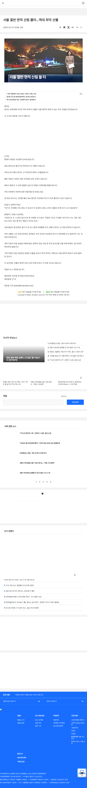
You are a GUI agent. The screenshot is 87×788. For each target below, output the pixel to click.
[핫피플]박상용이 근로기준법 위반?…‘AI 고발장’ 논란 (23, 597)
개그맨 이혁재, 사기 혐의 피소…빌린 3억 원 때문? (22, 608)
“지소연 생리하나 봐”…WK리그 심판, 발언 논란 (35, 433)
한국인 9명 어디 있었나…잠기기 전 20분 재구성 (19, 580)
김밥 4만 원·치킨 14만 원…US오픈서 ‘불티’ (20, 591)
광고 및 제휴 (39, 720)
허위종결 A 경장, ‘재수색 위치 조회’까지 (33, 453)
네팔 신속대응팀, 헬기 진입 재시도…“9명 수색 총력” (37, 463)
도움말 (73, 734)
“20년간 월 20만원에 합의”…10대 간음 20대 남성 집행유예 (40, 443)
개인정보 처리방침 (59, 723)
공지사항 (6, 695)
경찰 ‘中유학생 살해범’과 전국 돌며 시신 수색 (35, 473)
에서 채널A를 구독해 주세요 (30, 292)
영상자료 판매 (21, 758)
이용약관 (56, 720)
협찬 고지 (38, 726)
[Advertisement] (43, 670)
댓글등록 (75, 402)
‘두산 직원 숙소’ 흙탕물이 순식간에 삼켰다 (20, 585)
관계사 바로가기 (52, 701)
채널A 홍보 (20, 723)
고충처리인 (74, 728)
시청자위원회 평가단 (77, 720)
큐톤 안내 (38, 723)
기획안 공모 (21, 762)
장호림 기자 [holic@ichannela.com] (18, 285)
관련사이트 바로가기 (9, 701)
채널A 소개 (20, 720)
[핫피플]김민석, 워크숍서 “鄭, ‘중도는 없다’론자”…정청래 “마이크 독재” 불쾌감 (32, 602)
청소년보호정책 (58, 726)
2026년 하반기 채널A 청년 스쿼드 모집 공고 (29, 695)
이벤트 (73, 731)
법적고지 (20, 754)
